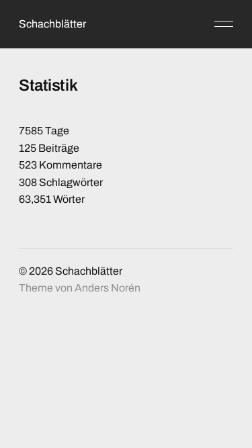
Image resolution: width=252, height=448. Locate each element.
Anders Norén (107, 288)
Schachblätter (52, 24)
